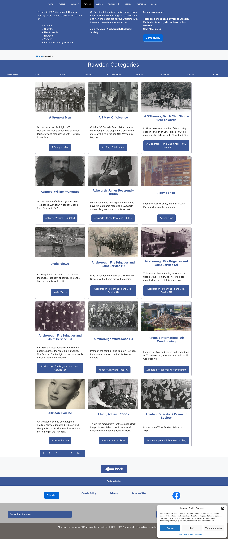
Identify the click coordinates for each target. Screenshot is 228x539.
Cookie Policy (184, 534)
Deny (191, 528)
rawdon (87, 4)
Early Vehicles (114, 481)
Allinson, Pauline (60, 413)
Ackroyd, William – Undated (60, 191)
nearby (128, 4)
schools (190, 74)
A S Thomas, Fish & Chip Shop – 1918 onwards (166, 118)
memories (141, 4)
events (63, 74)
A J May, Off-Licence (113, 117)
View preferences (213, 528)
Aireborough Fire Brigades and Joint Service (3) (60, 337)
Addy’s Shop (166, 192)
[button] (222, 508)
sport (215, 74)
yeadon (62, 4)
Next (79, 453)
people (154, 4)
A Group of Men (60, 117)
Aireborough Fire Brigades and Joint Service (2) (166, 263)
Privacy (114, 493)
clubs (38, 74)
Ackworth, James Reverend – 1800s (113, 192)
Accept (170, 528)
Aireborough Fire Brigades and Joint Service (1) (113, 264)
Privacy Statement (197, 534)
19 (71, 453)
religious (165, 74)
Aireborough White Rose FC (113, 339)
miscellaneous (114, 74)
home (50, 4)
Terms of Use (139, 493)
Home (39, 56)
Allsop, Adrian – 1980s (113, 414)
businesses (12, 74)
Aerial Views (60, 263)
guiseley (75, 4)
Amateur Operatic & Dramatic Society (166, 415)
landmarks (89, 74)
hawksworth (113, 4)
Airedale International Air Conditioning (166, 339)
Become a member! (153, 12)
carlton (99, 4)
